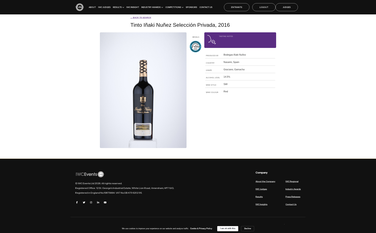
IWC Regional (292, 181)
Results (259, 196)
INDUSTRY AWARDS (151, 7)
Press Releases (293, 196)
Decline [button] (247, 228)
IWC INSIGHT (132, 7)
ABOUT (92, 7)
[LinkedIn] (98, 202)
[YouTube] (105, 202)
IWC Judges (261, 189)
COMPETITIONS (173, 7)
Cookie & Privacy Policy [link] (201, 228)
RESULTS (117, 7)
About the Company (265, 181)
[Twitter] (84, 202)
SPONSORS (191, 7)
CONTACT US (205, 7)
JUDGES (287, 7)
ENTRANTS (236, 7)
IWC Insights (261, 204)
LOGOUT (264, 7)
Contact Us (291, 204)
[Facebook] (77, 202)
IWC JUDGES (104, 7)
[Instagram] (91, 202)
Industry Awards (293, 189)
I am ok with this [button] (227, 228)
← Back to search (140, 18)
